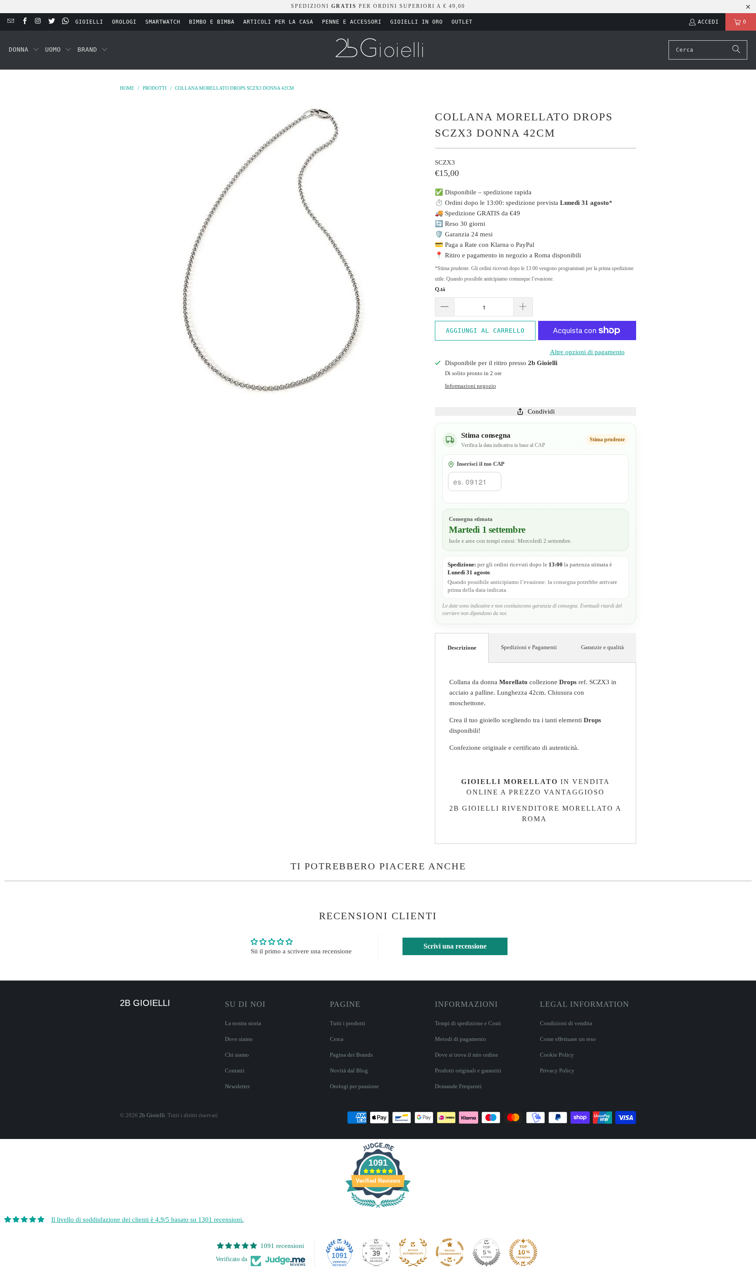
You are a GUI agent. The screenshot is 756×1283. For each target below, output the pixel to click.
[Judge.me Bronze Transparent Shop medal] (450, 1252)
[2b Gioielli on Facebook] (24, 22)
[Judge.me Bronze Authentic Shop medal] (413, 1252)
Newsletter (237, 1086)
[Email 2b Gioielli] (10, 22)
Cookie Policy (557, 1054)
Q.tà (440, 289)
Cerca (336, 1039)
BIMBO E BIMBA (211, 22)
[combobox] (707, 50)
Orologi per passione (354, 1086)
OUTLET (462, 22)
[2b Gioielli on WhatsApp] (65, 22)
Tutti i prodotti (347, 1023)
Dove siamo (239, 1039)
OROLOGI (124, 22)
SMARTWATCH (162, 22)
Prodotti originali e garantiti (468, 1070)
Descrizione (462, 647)
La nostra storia (243, 1023)
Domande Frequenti (458, 1086)
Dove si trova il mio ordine (466, 1054)
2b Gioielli (152, 1115)
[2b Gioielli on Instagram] (38, 22)
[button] (24, 50)
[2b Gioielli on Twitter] (51, 22)
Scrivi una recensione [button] (455, 946)
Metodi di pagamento (460, 1039)
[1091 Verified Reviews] (378, 1209)
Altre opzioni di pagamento (587, 351)
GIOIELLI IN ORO (416, 22)
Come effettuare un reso (568, 1039)
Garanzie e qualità (602, 647)
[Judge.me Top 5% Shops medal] (486, 1252)
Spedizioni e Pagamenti (529, 647)
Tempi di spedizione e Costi (468, 1023)
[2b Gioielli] (380, 50)
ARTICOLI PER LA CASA (278, 22)
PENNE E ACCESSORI (352, 22)
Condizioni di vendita (566, 1023)
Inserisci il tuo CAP (480, 463)
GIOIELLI (89, 22)
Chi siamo (237, 1054)
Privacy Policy (557, 1070)
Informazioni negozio (470, 386)
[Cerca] (736, 50)
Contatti (235, 1070)
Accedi (708, 22)
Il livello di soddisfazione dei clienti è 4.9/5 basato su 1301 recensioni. (147, 1219)
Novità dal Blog (349, 1070)
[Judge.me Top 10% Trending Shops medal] (523, 1252)
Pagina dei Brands (351, 1054)
